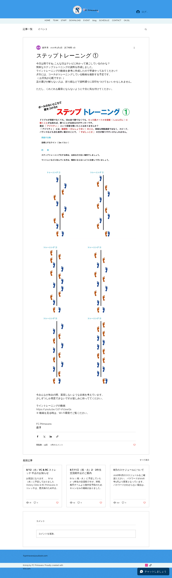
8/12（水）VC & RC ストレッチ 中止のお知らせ (41, 471)
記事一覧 (28, 29)
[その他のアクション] (134, 47)
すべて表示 (144, 460)
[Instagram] (146, 565)
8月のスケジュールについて (128, 469)
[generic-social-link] (150, 565)
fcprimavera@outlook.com (35, 556)
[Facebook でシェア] (37, 436)
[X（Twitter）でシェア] (44, 436)
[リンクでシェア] (57, 436)
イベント (43, 29)
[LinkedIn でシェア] (50, 436)
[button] (145, 29)
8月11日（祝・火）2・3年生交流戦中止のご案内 (85, 471)
